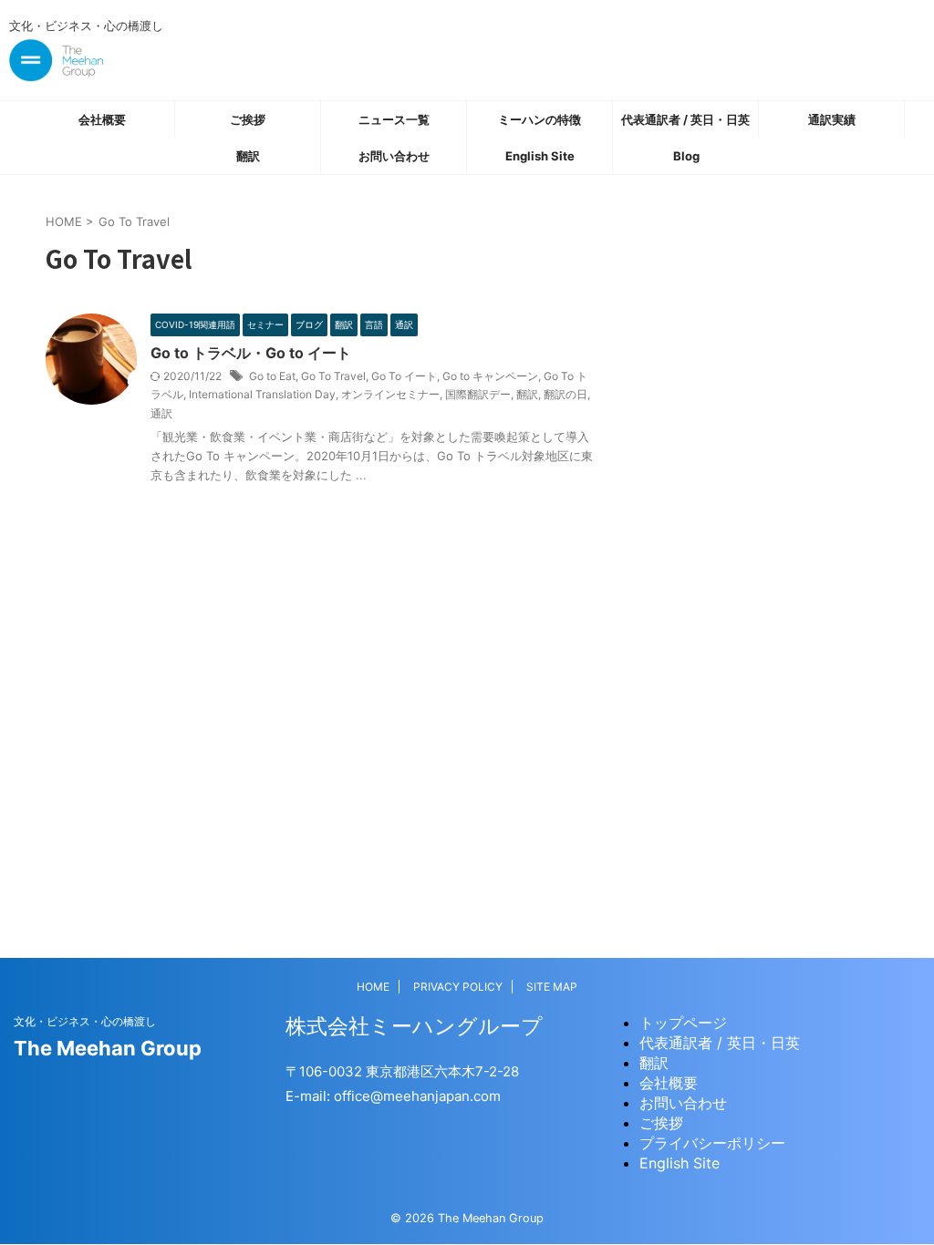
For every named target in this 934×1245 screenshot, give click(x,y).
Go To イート (404, 376)
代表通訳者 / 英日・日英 (685, 119)
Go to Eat (272, 376)
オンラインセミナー (390, 394)
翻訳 (248, 156)
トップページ (683, 1022)
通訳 (161, 413)
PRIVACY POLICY (458, 986)
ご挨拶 (247, 119)
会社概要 (102, 119)
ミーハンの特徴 (539, 119)
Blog (686, 156)
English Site (540, 156)
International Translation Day (262, 394)
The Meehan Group (108, 1048)
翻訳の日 (565, 394)
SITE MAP (551, 986)
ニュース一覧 (394, 119)
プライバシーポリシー (712, 1143)
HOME (373, 986)
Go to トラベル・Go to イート (250, 353)
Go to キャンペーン (490, 376)
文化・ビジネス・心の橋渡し (85, 1021)
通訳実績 (832, 119)
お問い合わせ (394, 156)
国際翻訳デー (478, 394)
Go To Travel (333, 376)
